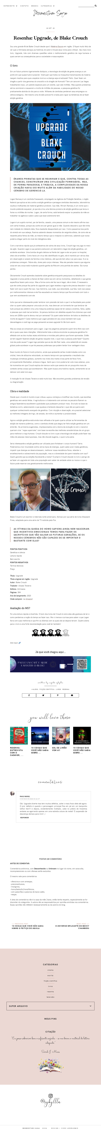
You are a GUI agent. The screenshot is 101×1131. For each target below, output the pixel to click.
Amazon (29, 599)
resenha (65, 689)
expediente (9, 6)
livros (58, 689)
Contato (24, 6)
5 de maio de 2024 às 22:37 (30, 799)
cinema (51, 970)
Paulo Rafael (25, 796)
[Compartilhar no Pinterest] (58, 695)
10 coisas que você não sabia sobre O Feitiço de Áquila (27, 927)
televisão (50, 997)
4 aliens (35, 689)
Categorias (46, 6)
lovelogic (72, 1128)
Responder (24, 818)
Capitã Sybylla (56, 683)
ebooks (34, 6)
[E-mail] (72, 695)
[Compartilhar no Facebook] (29, 695)
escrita (50, 975)
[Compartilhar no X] (43, 695)
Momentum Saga (31, 1128)
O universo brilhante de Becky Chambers (72, 927)
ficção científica (47, 689)
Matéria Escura (57, 46)
